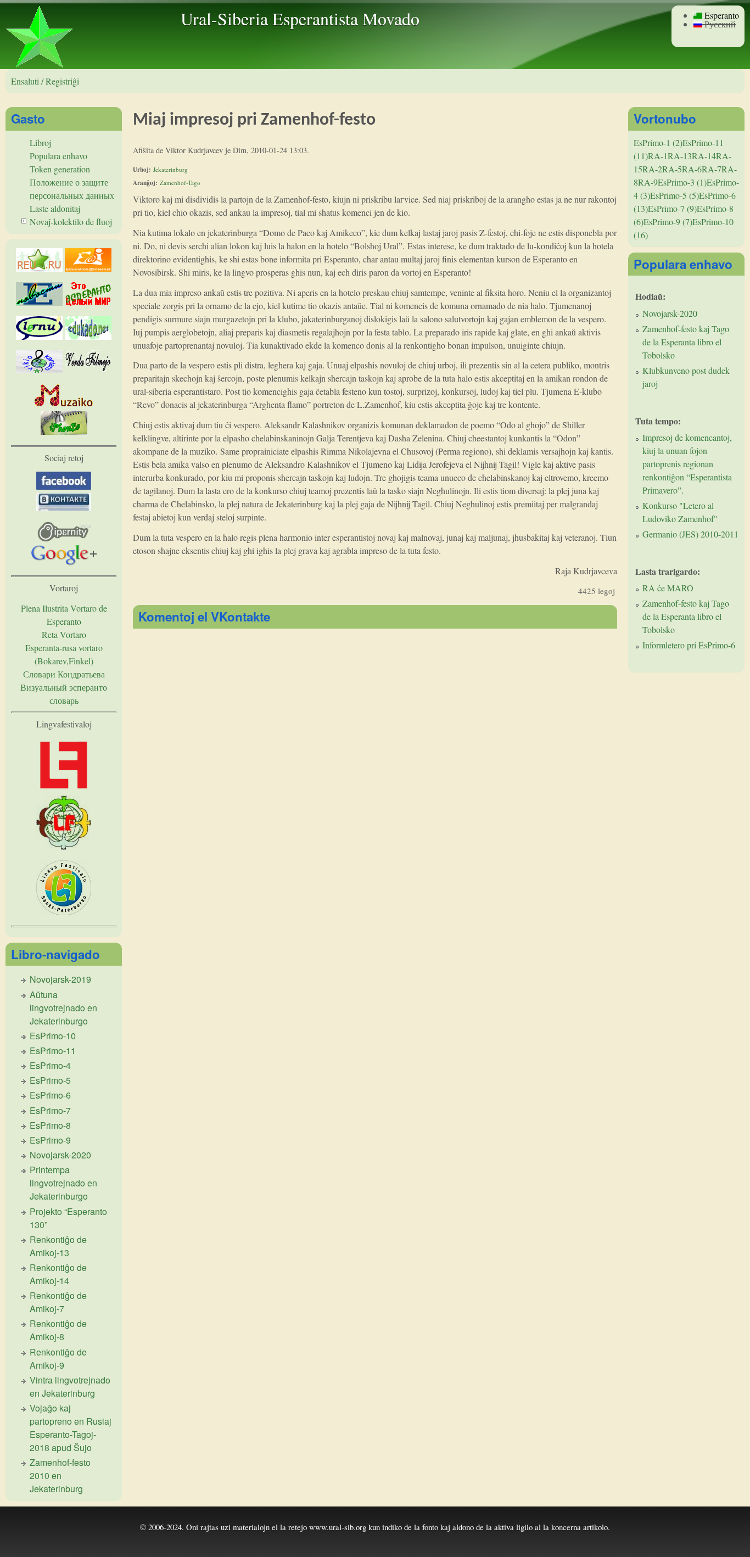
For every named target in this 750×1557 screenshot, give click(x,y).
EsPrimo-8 (50, 1125)
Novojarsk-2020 (60, 1155)
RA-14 (704, 155)
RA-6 (692, 169)
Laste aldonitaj (55, 208)
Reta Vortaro (64, 634)
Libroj (40, 142)
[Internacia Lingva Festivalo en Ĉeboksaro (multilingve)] (63, 788)
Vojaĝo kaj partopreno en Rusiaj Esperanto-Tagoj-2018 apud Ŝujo (70, 1428)
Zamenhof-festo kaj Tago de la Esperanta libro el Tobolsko (685, 342)
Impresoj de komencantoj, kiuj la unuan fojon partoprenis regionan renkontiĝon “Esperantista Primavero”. (687, 464)
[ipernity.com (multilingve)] (64, 538)
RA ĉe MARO (667, 587)
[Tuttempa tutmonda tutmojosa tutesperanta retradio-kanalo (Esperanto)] (64, 404)
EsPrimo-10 (53, 1035)
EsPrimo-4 (50, 1065)
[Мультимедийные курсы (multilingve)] (39, 336)
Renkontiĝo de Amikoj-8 (58, 1330)
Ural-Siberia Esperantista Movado (300, 18)
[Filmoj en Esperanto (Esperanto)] (88, 370)
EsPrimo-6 (50, 1095)
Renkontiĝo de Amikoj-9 (58, 1358)
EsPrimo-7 (50, 1110)
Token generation (60, 169)
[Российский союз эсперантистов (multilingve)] (39, 268)
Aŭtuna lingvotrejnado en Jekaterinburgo (63, 1007)
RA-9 (648, 182)
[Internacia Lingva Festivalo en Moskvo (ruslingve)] (63, 846)
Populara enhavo (58, 155)
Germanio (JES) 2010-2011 (690, 534)
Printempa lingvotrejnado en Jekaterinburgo (63, 1182)
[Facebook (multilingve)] (63, 486)
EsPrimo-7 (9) (672, 208)
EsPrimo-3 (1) (682, 182)
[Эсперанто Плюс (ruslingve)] (88, 302)
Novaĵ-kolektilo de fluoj (71, 221)
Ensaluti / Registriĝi (45, 81)
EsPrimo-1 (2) (658, 142)
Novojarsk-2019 (60, 979)
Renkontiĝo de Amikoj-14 (58, 1274)
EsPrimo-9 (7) (667, 221)
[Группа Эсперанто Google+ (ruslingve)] (64, 562)
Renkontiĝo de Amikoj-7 (58, 1302)
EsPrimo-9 (50, 1140)
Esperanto (720, 15)
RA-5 (672, 169)
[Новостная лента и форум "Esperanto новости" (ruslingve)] (39, 302)
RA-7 (711, 169)
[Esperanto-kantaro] (39, 370)
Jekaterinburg (170, 169)
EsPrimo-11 (53, 1050)
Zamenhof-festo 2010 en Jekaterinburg (60, 1475)
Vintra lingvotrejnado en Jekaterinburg (70, 1386)
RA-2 (652, 169)
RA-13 (680, 155)
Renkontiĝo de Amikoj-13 (58, 1246)
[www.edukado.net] (88, 336)
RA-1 (658, 155)
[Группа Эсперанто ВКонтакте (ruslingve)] (63, 507)
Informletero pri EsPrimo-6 (688, 645)
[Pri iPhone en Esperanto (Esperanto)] (64, 431)
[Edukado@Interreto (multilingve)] (88, 268)
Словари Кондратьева (64, 674)
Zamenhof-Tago (180, 182)
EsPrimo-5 (50, 1080)
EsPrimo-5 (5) (674, 195)
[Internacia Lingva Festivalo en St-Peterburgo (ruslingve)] (63, 911)
